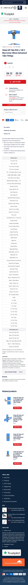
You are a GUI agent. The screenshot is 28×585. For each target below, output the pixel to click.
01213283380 (12, 98)
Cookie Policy (7, 498)
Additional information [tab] (10, 130)
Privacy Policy (7, 492)
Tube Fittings (9, 46)
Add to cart (17, 82)
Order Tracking (7, 483)
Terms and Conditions (9, 495)
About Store (7, 477)
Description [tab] (7, 127)
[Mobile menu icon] (26, 8)
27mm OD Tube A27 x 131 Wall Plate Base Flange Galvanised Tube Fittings (18, 455)
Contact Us (6, 480)
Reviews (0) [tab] (7, 133)
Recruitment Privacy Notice (10, 501)
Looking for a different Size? (14, 104)
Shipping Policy (7, 486)
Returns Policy (7, 489)
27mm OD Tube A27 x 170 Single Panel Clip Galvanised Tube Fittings (18, 400)
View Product (17, 408)
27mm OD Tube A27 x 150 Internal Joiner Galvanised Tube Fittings (18, 437)
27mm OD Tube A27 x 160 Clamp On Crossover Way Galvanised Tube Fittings (18, 418)
